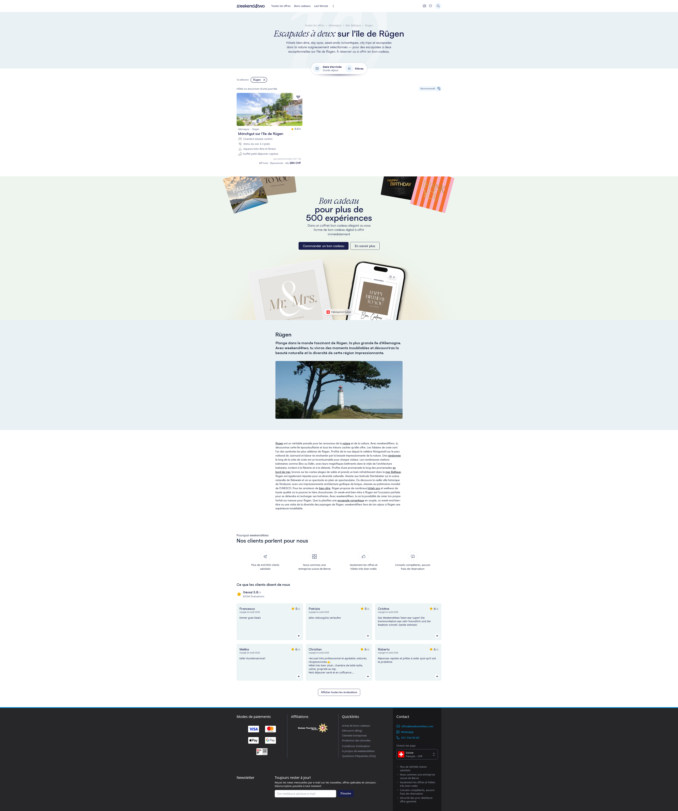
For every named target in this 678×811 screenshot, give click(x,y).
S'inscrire (345, 793)
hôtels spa (374, 488)
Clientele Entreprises (354, 735)
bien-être (324, 488)
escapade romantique (350, 500)
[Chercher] (438, 6)
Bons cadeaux (302, 6)
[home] (251, 6)
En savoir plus (365, 246)
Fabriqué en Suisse (341, 311)
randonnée (394, 455)
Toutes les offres (281, 6)
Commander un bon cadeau (323, 246)
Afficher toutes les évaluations (339, 692)
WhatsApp (407, 732)
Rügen (279, 443)
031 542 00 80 (410, 737)
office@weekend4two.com (417, 726)
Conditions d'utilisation (356, 746)
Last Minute (321, 6)
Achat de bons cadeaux (356, 725)
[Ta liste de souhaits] (430, 6)
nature (346, 443)
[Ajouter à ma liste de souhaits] (298, 97)
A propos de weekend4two (358, 751)
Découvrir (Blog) (352, 730)
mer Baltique (393, 472)
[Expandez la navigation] (334, 6)
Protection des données (356, 740)
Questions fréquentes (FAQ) (359, 756)
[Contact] (424, 6)
